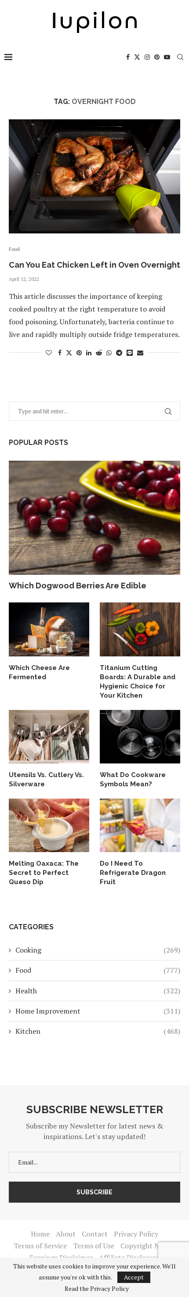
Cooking (97, 950)
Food (97, 970)
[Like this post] (49, 352)
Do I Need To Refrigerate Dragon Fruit (133, 873)
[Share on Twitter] (69, 352)
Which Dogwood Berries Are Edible (77, 585)
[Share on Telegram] (119, 352)
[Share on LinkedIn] (88, 352)
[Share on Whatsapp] (109, 352)
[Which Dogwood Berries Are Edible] (94, 518)
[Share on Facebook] (60, 352)
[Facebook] (128, 57)
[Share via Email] (140, 352)
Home (40, 1234)
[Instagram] (147, 57)
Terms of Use (93, 1245)
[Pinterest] (157, 57)
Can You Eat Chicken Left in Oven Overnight (94, 264)
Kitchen (97, 1031)
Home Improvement (97, 1011)
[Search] (180, 57)
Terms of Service (40, 1245)
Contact (95, 1234)
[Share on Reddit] (99, 352)
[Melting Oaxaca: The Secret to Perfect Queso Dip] (49, 825)
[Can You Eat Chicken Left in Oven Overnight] (94, 176)
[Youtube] (167, 57)
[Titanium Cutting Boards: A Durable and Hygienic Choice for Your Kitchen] (140, 629)
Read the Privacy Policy (97, 1289)
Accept (134, 1277)
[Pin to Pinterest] (79, 352)
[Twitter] (137, 57)
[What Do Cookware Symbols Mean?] (140, 736)
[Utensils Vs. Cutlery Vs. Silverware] (49, 736)
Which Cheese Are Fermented (39, 672)
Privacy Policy (136, 1234)
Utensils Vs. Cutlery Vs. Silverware (46, 779)
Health (97, 991)
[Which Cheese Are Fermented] (49, 629)
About (66, 1234)
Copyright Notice (147, 1245)
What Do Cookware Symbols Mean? (133, 779)
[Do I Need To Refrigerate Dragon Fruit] (140, 825)
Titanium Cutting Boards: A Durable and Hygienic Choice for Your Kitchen (137, 681)
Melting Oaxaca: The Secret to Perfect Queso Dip (44, 873)
